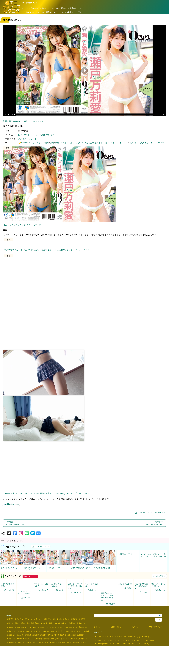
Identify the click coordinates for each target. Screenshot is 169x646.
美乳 (52, 142)
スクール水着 (82, 142)
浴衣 (107, 142)
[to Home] (11, 13)
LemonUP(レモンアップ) (32, 143)
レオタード (123, 142)
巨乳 (47, 142)
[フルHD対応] (24, 134)
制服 (57, 142)
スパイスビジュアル (27, 138)
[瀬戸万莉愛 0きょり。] (84, 184)
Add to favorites (12, 637)
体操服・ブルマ (67, 142)
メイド (113, 142)
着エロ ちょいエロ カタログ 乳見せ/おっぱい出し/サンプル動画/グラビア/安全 (54, 12)
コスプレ (36, 134)
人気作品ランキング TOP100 (151, 142)
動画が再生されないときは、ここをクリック (23, 121)
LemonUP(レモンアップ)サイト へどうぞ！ (23, 225)
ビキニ (54, 134)
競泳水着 (45, 134)
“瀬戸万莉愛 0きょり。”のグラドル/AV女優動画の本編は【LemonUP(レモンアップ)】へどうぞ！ (46, 338)
